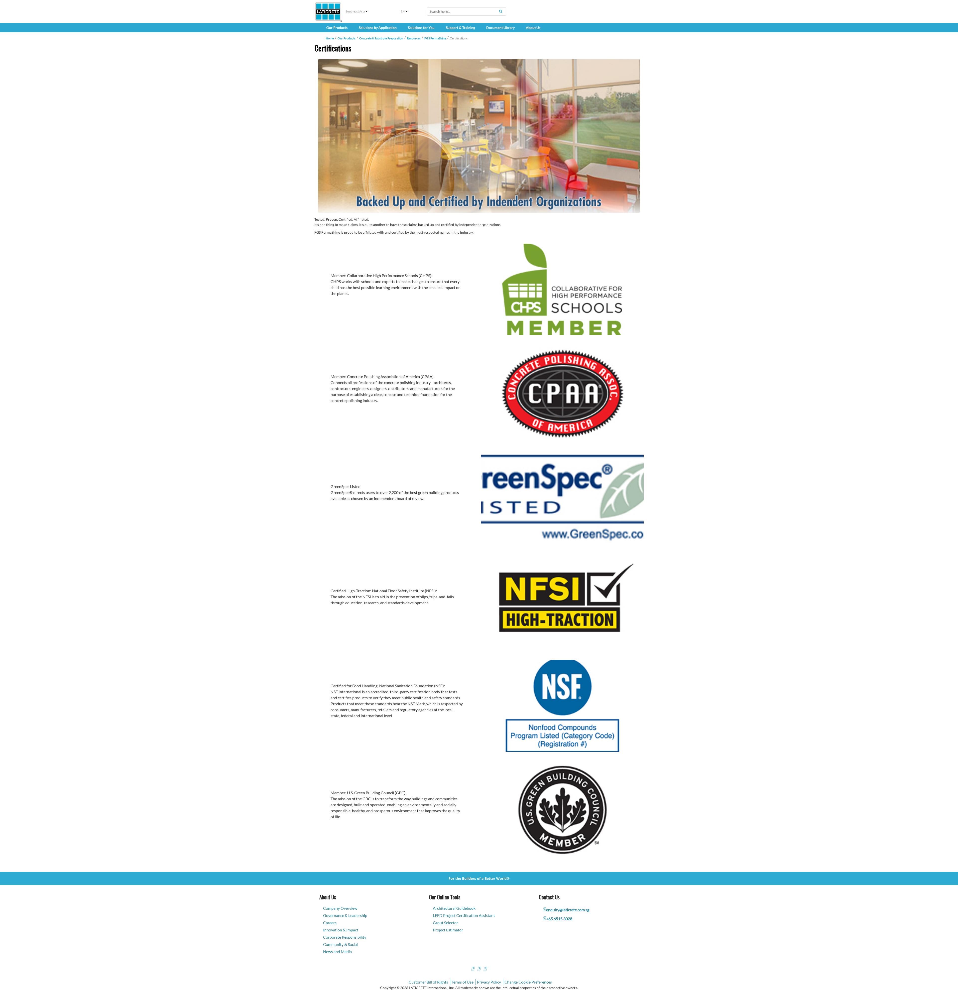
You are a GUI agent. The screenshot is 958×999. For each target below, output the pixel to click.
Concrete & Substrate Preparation (381, 38)
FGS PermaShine (435, 38)
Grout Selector (445, 922)
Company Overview (340, 908)
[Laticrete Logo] (328, 11)
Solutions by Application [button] (378, 27)
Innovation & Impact (340, 929)
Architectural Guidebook (454, 908)
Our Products (347, 38)
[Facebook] (472, 969)
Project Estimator (448, 929)
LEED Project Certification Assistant (464, 915)
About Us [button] (533, 27)
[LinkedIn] (484, 969)
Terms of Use (463, 982)
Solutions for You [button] (421, 27)
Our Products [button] (337, 27)
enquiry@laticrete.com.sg (567, 909)
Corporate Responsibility (344, 937)
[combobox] (466, 11)
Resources (414, 38)
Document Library (500, 27)
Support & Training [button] (460, 27)
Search (500, 11)
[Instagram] (478, 969)
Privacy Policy (489, 982)
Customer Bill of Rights (428, 982)
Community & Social (340, 944)
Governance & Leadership (345, 915)
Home (330, 38)
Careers (330, 922)
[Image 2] (479, 136)
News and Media (337, 951)
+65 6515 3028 (559, 918)
